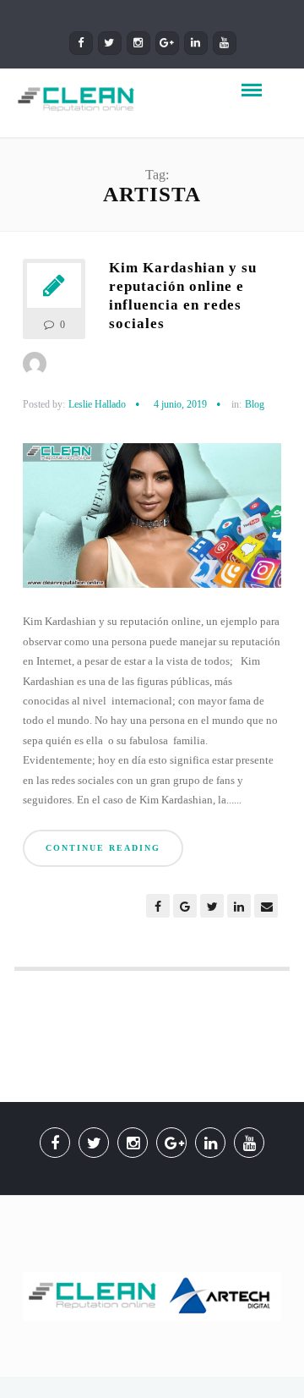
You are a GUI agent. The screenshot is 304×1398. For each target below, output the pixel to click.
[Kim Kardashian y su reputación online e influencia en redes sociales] (152, 522)
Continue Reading (103, 848)
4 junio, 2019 (180, 404)
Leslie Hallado (97, 404)
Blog (254, 404)
